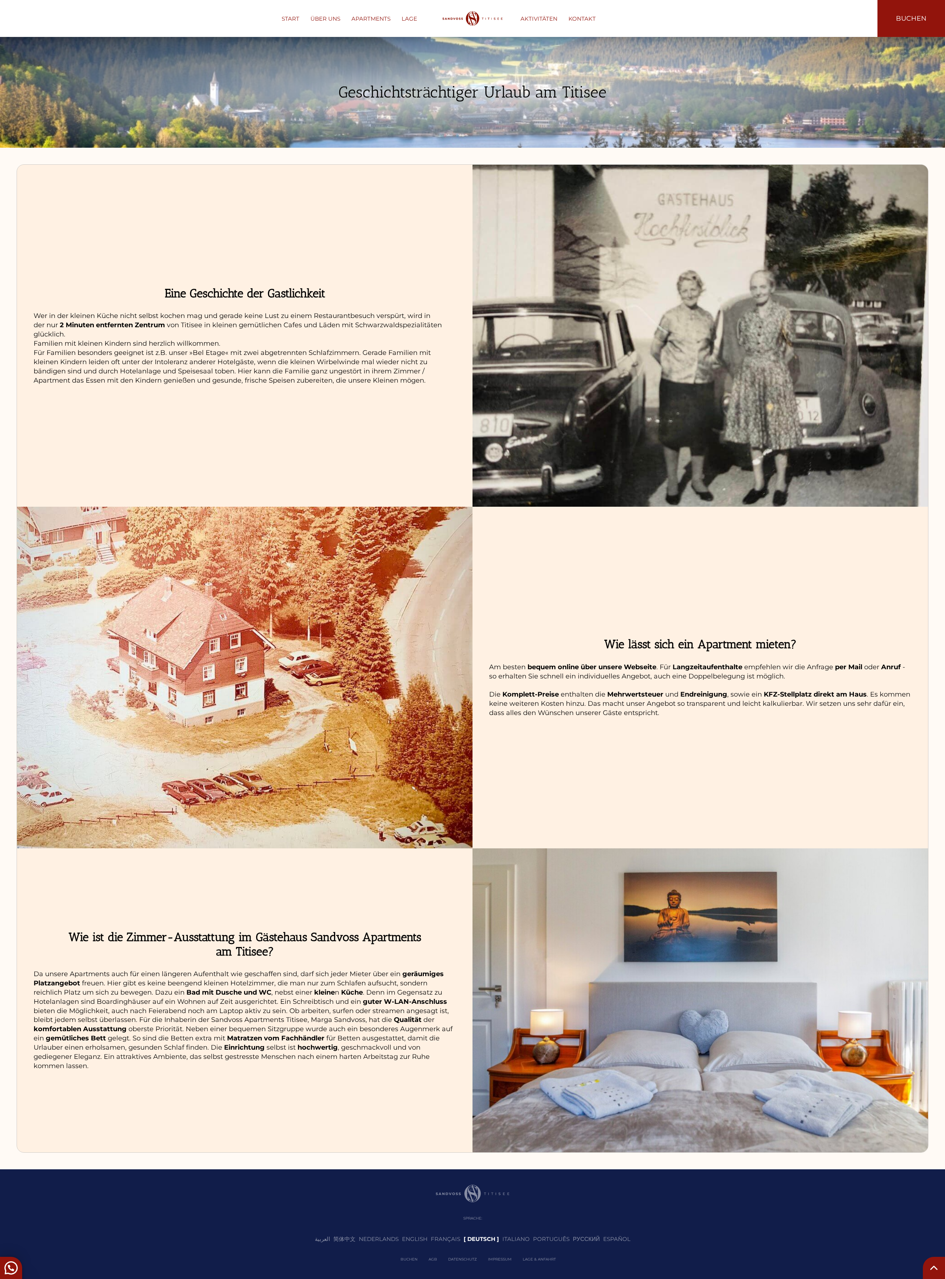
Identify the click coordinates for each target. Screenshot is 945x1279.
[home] (472, 18)
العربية (322, 1238)
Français (445, 1238)
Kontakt (582, 18)
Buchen (409, 1259)
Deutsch (481, 1238)
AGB (433, 1259)
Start (290, 18)
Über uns (325, 18)
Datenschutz (462, 1259)
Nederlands (379, 1238)
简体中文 (344, 1238)
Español (616, 1238)
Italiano (516, 1238)
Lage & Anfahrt (539, 1259)
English (414, 1238)
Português (551, 1238)
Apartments (371, 18)
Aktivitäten (538, 18)
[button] (11, 1268)
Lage (409, 18)
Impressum (500, 1259)
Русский (586, 1238)
